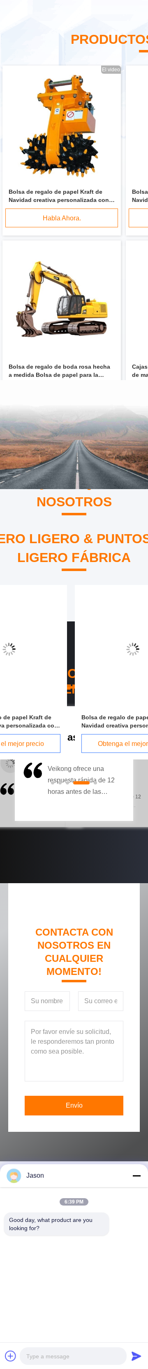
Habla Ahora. (62, 218)
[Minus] (136, 1176)
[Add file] (10, 1356)
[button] (32, 789)
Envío (74, 1105)
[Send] (136, 1356)
